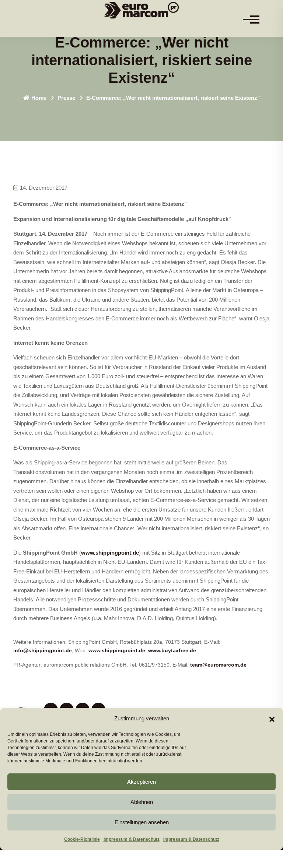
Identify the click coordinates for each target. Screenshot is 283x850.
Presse (66, 98)
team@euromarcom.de (218, 665)
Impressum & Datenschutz (132, 839)
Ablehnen (141, 802)
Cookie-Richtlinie (82, 839)
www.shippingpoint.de (110, 552)
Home (38, 98)
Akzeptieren (141, 782)
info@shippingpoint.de (42, 650)
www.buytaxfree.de (172, 650)
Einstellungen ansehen (142, 822)
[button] (272, 718)
